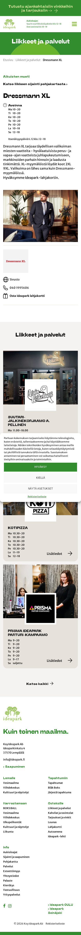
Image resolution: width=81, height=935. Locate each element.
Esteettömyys (11, 871)
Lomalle (9, 778)
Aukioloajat (10, 852)
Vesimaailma (11, 783)
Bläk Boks (54, 787)
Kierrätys (8, 885)
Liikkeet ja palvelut (28, 60)
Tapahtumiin (58, 778)
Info (6, 847)
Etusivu (8, 60)
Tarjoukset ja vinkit (59, 817)
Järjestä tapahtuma (59, 792)
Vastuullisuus (11, 890)
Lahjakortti (55, 827)
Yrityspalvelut (11, 894)
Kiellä (40, 477)
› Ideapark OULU (60, 905)
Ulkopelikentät (12, 822)
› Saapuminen (14, 766)
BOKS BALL (10, 808)
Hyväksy (40, 466)
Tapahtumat (55, 783)
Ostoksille (55, 803)
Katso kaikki (37, 684)
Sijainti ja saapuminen (16, 857)
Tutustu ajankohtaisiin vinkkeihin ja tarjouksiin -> (40, 9)
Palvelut (8, 866)
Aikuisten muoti (16, 76)
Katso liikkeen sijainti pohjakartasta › (35, 84)
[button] (75, 23)
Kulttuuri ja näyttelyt (16, 792)
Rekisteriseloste (37, 496)
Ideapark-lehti (57, 836)
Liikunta (8, 831)
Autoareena (55, 831)
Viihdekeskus (11, 787)
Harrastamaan (15, 803)
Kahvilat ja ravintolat (60, 813)
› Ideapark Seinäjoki (56, 911)
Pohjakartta (10, 861)
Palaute (7, 880)
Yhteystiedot (11, 876)
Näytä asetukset (40, 488)
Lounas (52, 822)
